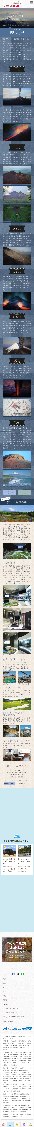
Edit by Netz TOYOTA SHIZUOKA (13, 1017)
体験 (4, 996)
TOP (4, 979)
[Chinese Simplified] (13, 6)
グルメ (5, 983)
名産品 (5, 1000)
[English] (7, 6)
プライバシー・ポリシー (10, 1008)
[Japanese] (4, 6)
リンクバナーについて (10, 1013)
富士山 (5, 987)
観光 (4, 991)
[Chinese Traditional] (17, 6)
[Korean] (10, 6)
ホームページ (9, 784)
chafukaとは (7, 1004)
